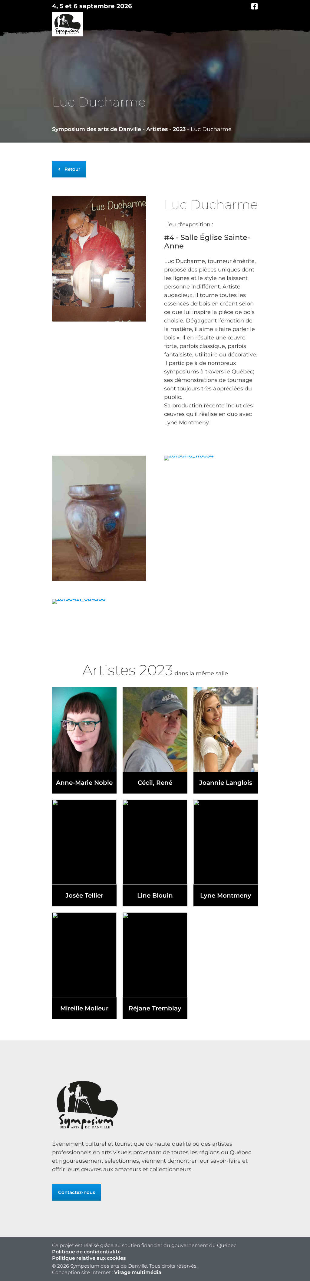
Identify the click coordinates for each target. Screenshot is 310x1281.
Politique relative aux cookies (89, 1258)
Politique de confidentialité (86, 1252)
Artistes (157, 129)
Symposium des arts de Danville (96, 129)
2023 (179, 129)
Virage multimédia (137, 1272)
